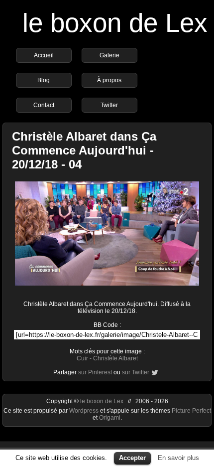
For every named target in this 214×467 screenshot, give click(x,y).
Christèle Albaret (115, 358)
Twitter (109, 105)
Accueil (44, 55)
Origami (109, 417)
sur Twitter (135, 372)
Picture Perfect (191, 410)
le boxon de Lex (115, 22)
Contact (43, 105)
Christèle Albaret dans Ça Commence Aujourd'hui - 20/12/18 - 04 (84, 150)
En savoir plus (178, 458)
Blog (43, 80)
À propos (109, 80)
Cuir (82, 358)
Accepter (132, 458)
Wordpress (84, 410)
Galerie (109, 55)
